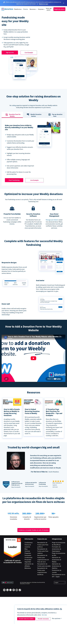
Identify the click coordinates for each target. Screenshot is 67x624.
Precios (25, 9)
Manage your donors (52, 220)
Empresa (40, 9)
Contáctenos (29, 542)
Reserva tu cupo (43, 4)
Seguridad (28, 562)
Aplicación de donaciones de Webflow (56, 566)
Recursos (32, 9)
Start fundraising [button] (14, 180)
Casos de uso (42, 539)
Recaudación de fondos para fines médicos (42, 551)
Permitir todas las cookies (26, 618)
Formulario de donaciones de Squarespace (56, 549)
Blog (26, 549)
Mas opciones (56, 618)
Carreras (27, 551)
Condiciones (28, 557)
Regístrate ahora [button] (59, 9)
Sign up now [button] (10, 52)
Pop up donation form (57, 115)
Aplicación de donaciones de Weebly (56, 560)
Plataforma (17, 9)
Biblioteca (28, 568)
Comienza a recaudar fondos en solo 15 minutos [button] (33, 530)
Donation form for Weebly (14, 115)
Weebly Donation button (35, 115)
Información (29, 539)
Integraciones (57, 539)
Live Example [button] (29, 52)
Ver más (44, 615)
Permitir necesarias (43, 618)
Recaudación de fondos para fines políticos (42, 545)
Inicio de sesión (48, 9)
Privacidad (28, 559)
